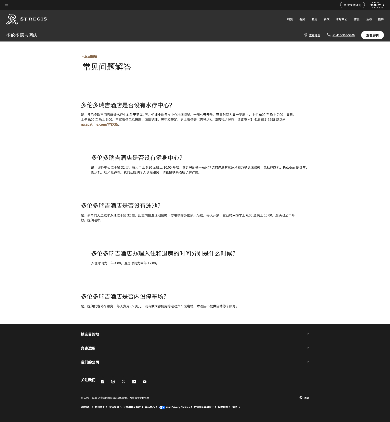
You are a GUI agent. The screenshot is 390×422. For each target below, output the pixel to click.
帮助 (234, 407)
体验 (357, 19)
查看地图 (314, 35)
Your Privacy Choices (177, 407)
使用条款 (114, 407)
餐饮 (326, 19)
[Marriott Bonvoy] (375, 4)
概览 (290, 19)
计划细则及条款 (132, 407)
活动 (369, 19)
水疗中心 (341, 19)
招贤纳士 (100, 407)
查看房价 (372, 35)
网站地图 (223, 407)
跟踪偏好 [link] (86, 407)
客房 (302, 19)
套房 (314, 19)
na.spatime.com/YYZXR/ (99, 124)
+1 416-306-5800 (344, 35)
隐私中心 (150, 407)
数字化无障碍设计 (204, 407)
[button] (352, 5)
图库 (381, 19)
